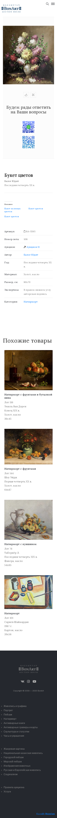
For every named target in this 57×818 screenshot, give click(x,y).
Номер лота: (11, 239)
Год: (7, 262)
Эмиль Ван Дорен (15, 406)
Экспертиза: (11, 289)
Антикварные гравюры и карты (21, 727)
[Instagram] (28, 681)
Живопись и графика (15, 706)
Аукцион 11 (33, 246)
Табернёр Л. (11, 552)
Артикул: (9, 231)
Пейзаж (8, 714)
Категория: (11, 301)
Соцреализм (11, 774)
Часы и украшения (14, 736)
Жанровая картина (14, 749)
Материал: (10, 274)
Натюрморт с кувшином (20, 544)
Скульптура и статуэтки (16, 731)
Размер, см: (11, 282)
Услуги (7, 791)
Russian (50, 813)
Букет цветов (35, 208)
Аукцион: (9, 246)
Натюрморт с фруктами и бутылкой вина (28, 396)
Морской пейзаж (13, 761)
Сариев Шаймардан (16, 622)
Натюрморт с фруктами (20, 468)
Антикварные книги (14, 723)
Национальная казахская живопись (23, 753)
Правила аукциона (14, 787)
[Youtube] (34, 681)
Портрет (8, 710)
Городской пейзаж (14, 757)
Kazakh (40, 813)
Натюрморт (31, 301)
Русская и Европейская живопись (22, 770)
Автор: (8, 254)
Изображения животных (17, 766)
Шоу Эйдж (10, 477)
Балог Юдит (31, 254)
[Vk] (22, 681)
